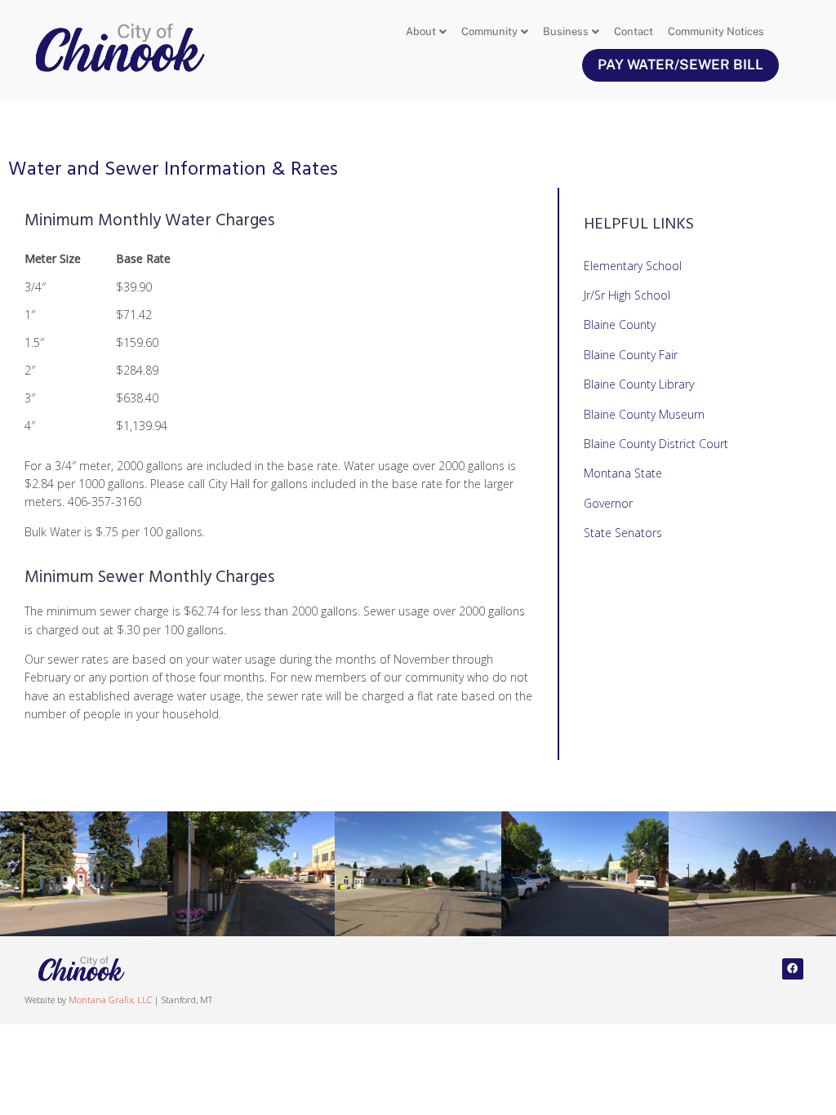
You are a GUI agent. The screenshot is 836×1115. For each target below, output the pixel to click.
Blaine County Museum (644, 414)
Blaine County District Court (656, 443)
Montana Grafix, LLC (110, 999)
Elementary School (633, 265)
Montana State (623, 473)
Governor (608, 503)
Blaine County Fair (631, 354)
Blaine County (620, 324)
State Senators (623, 532)
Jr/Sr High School (627, 295)
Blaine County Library (639, 384)
